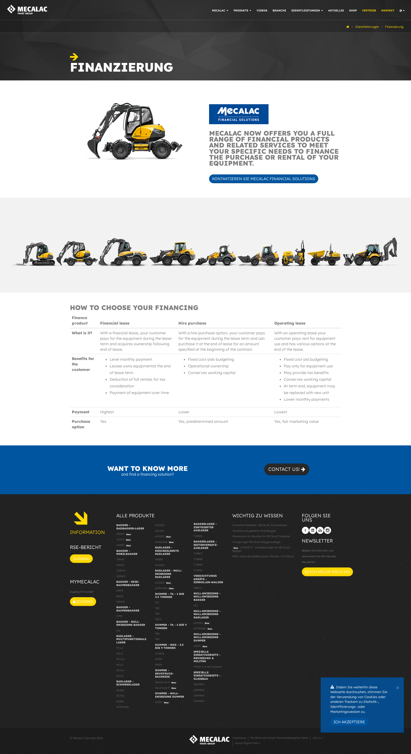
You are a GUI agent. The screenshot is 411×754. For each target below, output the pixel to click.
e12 (118, 630)
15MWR (120, 576)
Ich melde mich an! (329, 571)
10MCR (120, 601)
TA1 (157, 602)
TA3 (157, 613)
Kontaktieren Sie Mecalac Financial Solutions (263, 178)
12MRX (123, 545)
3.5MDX (159, 653)
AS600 (120, 690)
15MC (119, 616)
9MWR (120, 565)
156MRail (199, 695)
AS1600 (159, 530)
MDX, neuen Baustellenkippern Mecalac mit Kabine (263, 556)
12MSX (123, 534)
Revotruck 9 (165, 688)
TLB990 (198, 570)
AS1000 (160, 525)
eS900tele (164, 542)
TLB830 (198, 536)
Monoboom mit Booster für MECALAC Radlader (261, 536)
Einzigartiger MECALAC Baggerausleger (256, 542)
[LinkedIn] (312, 530)
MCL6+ (120, 670)
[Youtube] (320, 530)
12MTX (123, 539)
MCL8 (119, 676)
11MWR (120, 570)
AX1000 (160, 565)
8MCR (119, 596)
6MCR (119, 590)
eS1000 (163, 536)
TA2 (157, 608)
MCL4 (119, 653)
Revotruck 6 (165, 682)
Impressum (239, 737)
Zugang (81, 558)
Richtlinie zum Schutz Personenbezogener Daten (279, 737)
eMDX (162, 702)
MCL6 (119, 664)
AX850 (159, 559)
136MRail (199, 690)
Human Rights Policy (247, 743)
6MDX (158, 659)
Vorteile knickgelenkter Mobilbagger (254, 530)
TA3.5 (158, 619)
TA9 (157, 639)
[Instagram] (327, 530)
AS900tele (122, 707)
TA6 (157, 633)
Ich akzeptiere (349, 722)
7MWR (120, 559)
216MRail (199, 701)
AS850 (120, 701)
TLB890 (198, 564)
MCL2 (119, 648)
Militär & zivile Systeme (208, 666)
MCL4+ (120, 659)
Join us (317, 737)
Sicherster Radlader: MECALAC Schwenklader (259, 525)
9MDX (158, 664)
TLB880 (198, 559)
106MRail (199, 684)
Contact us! (284, 469)
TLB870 (198, 553)
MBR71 (198, 588)
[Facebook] (305, 530)
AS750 (120, 695)
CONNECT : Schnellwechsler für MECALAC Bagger (261, 549)
